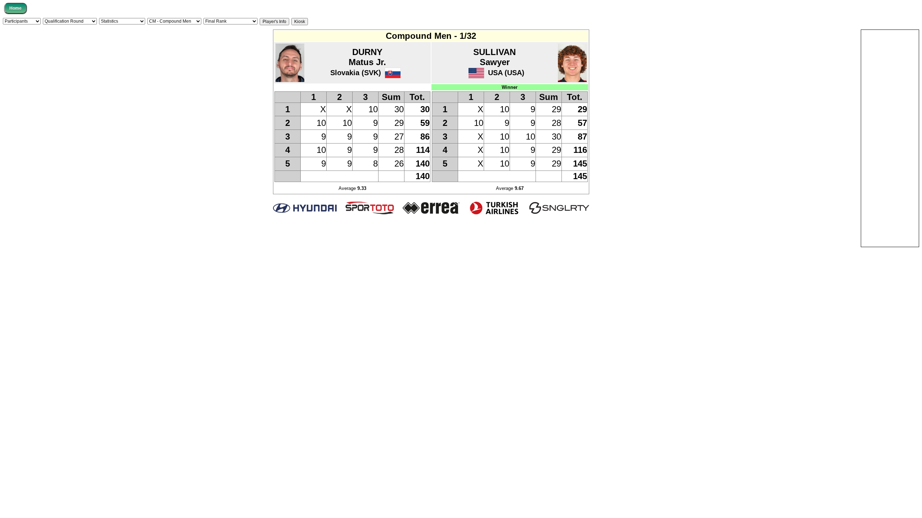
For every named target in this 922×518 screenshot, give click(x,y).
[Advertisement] (890, 138)
